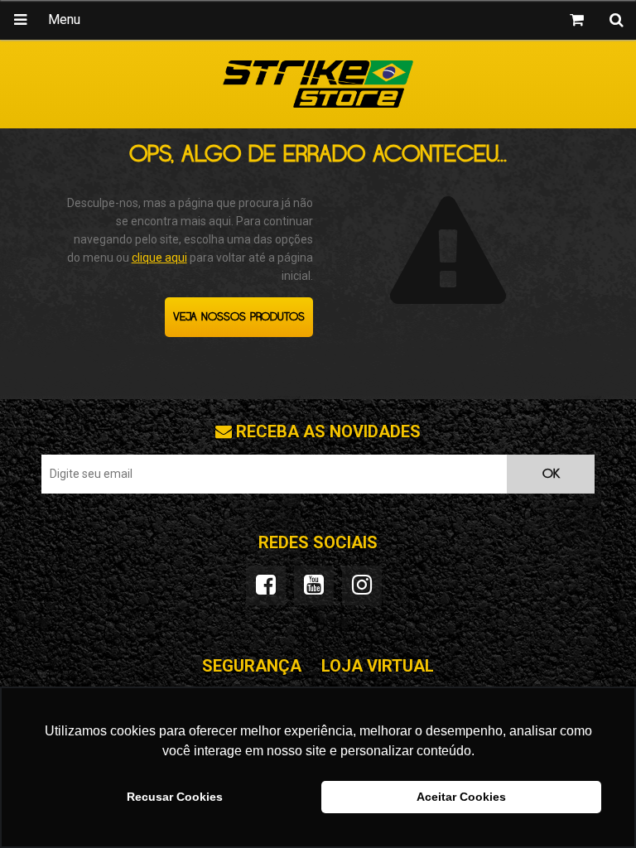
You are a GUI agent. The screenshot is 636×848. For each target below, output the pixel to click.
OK (551, 474)
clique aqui (159, 257)
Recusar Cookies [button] (175, 796)
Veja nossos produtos (239, 317)
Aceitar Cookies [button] (461, 796)
